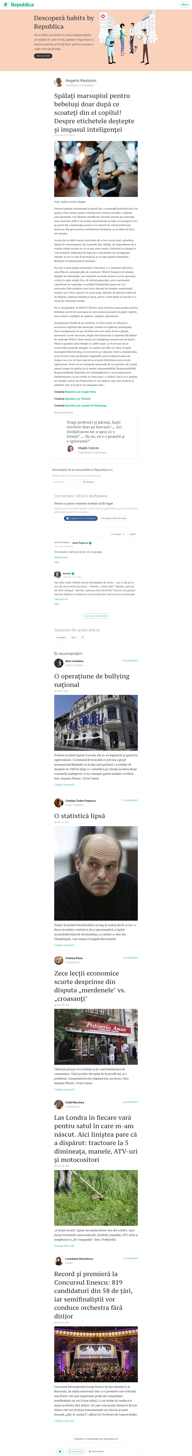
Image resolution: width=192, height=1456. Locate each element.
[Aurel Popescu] (62, 542)
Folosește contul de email (113, 518)
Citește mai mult (64, 784)
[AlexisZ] (57, 574)
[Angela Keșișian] (58, 82)
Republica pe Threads (77, 398)
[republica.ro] (60, 1451)
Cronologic (116, 534)
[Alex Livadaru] (58, 663)
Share (97, 1451)
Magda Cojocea (88, 448)
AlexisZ (67, 573)
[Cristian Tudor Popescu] (58, 802)
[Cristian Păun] (58, 960)
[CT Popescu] (96, 873)
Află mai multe (43, 56)
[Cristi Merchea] (58, 1104)
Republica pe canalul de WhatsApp (86, 405)
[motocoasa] (96, 1198)
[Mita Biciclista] (96, 723)
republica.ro (18, 4)
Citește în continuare (96, 1438)
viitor (73, 637)
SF (82, 637)
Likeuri (132, 534)
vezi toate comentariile (96, 616)
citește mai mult (61, 557)
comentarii (130, 660)
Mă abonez (88, 482)
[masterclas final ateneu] (96, 1354)
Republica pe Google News (80, 391)
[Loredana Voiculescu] (58, 1260)
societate (60, 637)
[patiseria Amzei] (96, 1037)
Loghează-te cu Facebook (82, 518)
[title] (71, 450)
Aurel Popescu (80, 543)
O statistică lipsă (79, 816)
